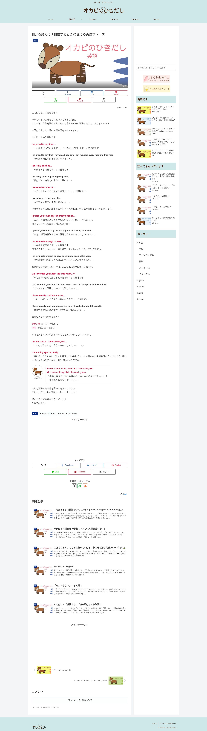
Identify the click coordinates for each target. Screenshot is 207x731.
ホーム (154, 723)
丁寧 (69, 414)
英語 (35, 414)
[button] (104, 99)
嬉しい (61, 414)
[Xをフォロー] (74, 485)
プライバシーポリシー (168, 723)
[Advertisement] (80, 438)
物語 (75, 414)
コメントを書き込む (80, 699)
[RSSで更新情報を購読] (85, 485)
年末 (54, 414)
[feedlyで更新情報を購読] (79, 485)
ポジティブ (45, 414)
